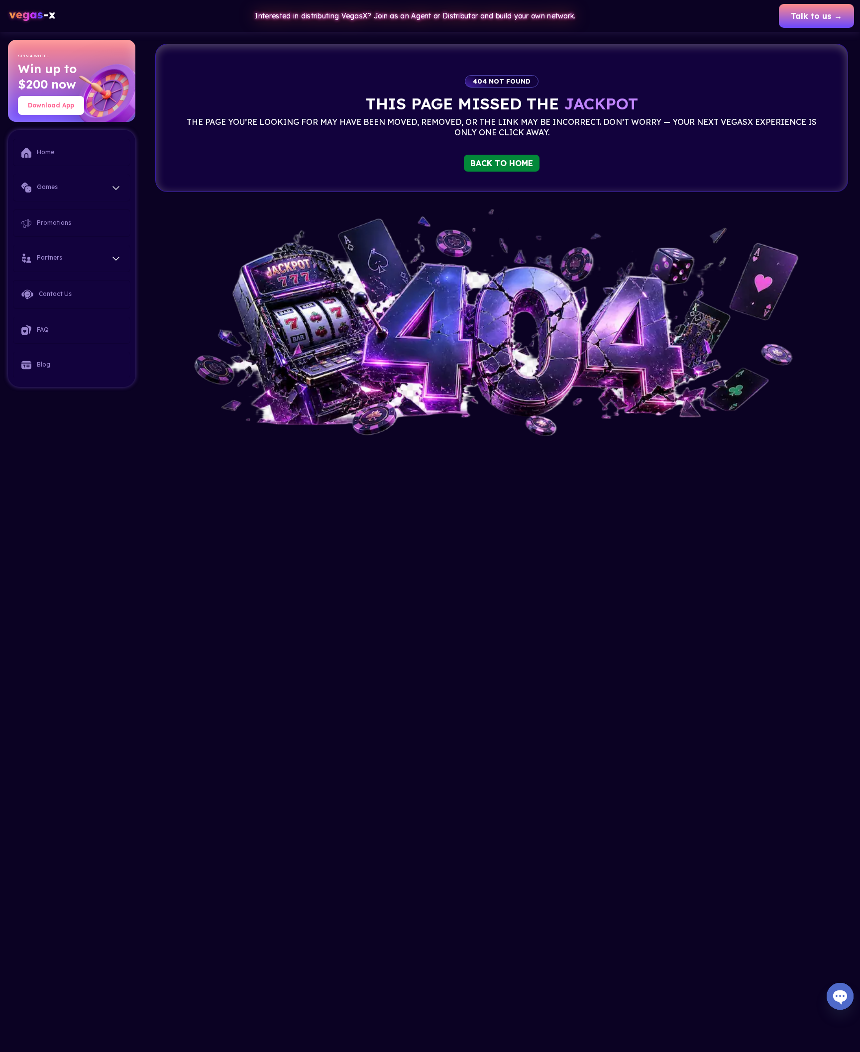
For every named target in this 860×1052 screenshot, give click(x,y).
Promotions (53, 222)
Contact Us (54, 293)
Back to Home (501, 163)
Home (44, 152)
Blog (42, 364)
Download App (51, 105)
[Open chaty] (840, 996)
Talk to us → (816, 16)
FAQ (42, 329)
